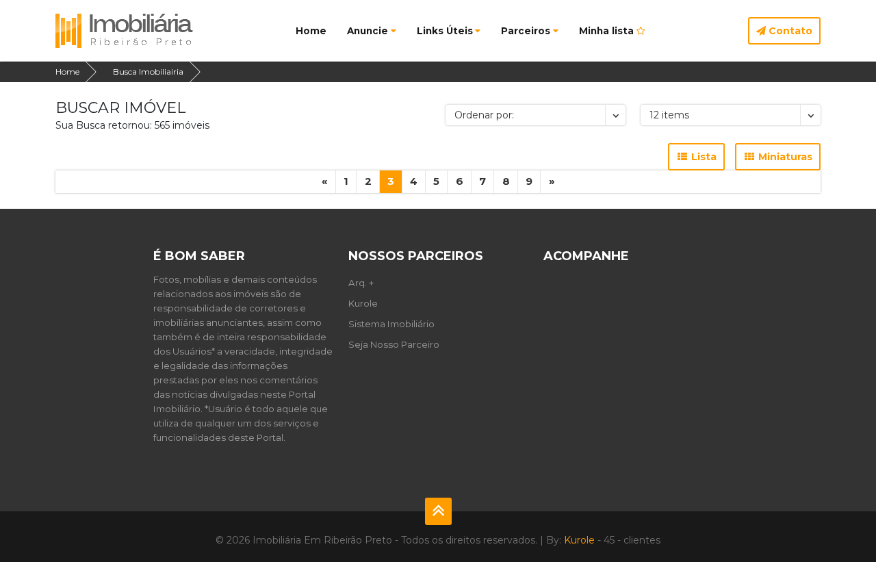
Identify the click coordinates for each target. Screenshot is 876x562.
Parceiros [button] (525, 30)
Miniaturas (784, 157)
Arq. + (361, 282)
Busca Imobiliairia (148, 71)
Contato (789, 31)
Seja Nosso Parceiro (393, 344)
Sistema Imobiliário (391, 323)
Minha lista (607, 30)
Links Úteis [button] (445, 30)
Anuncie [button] (367, 30)
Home (311, 30)
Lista (702, 157)
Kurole (363, 303)
